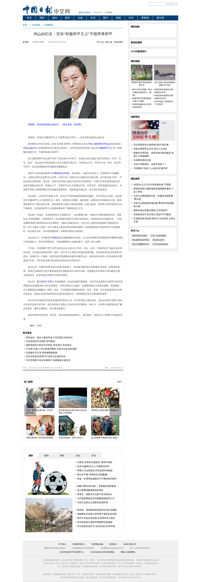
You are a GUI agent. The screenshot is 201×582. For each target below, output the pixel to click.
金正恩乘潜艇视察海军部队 (90, 490)
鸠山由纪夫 (33, 368)
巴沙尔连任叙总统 (160, 244)
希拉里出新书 (158, 240)
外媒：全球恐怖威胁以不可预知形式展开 (97, 478)
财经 (67, 17)
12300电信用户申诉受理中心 (72, 552)
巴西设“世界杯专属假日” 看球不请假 (94, 462)
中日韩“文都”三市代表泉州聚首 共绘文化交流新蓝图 (51, 349)
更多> (119, 382)
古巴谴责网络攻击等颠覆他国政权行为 (95, 498)
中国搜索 (108, 12)
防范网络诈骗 (97, 544)
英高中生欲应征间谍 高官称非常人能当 (96, 518)
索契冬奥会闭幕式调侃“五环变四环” (150, 210)
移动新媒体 (86, 12)
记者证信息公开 (129, 544)
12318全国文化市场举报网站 (102, 552)
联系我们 (113, 544)
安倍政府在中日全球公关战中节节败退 (152, 214)
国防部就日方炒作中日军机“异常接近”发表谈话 (48, 345)
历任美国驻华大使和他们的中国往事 (151, 144)
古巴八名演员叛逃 (158, 236)
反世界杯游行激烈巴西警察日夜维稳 (94, 522)
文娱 (80, 17)
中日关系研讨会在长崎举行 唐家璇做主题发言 (48, 360)
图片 (105, 17)
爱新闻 (145, 17)
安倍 (41, 368)
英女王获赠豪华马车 (140, 244)
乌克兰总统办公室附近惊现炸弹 (92, 502)
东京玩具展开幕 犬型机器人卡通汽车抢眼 (39, 411)
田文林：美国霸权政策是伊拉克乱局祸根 (97, 510)
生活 (92, 17)
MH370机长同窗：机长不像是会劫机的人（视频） (142, 92)
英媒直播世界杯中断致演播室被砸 (40, 438)
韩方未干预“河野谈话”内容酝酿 (92, 474)
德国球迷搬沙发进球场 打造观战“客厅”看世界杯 (72, 411)
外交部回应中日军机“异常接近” (41, 341)
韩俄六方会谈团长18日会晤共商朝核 (95, 470)
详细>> (164, 123)
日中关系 (58, 368)
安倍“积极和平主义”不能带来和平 (93, 466)
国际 (42, 17)
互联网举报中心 (78, 544)
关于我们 (62, 544)
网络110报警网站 (128, 552)
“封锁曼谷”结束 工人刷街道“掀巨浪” (150, 168)
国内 (54, 17)
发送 (107, 42)
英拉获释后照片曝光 (140, 240)
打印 (98, 42)
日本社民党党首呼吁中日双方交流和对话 (45, 356)
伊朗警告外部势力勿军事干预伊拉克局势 (97, 514)
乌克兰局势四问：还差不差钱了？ (149, 164)
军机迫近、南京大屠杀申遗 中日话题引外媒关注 (49, 337)
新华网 (25, 42)
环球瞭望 (48, 25)
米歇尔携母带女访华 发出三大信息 (150, 148)
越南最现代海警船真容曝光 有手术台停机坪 (104, 411)
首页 (29, 17)
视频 (118, 17)
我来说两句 (118, 42)
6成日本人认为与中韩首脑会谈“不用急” (152, 184)
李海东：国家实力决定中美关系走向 (94, 494)
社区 (131, 17)
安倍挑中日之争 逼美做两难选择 (41, 352)
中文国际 (36, 25)
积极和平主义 (48, 368)
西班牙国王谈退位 (139, 236)
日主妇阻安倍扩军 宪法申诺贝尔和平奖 (96, 526)
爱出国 (160, 17)
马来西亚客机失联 (142, 160)
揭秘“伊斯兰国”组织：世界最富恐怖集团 (96, 486)
